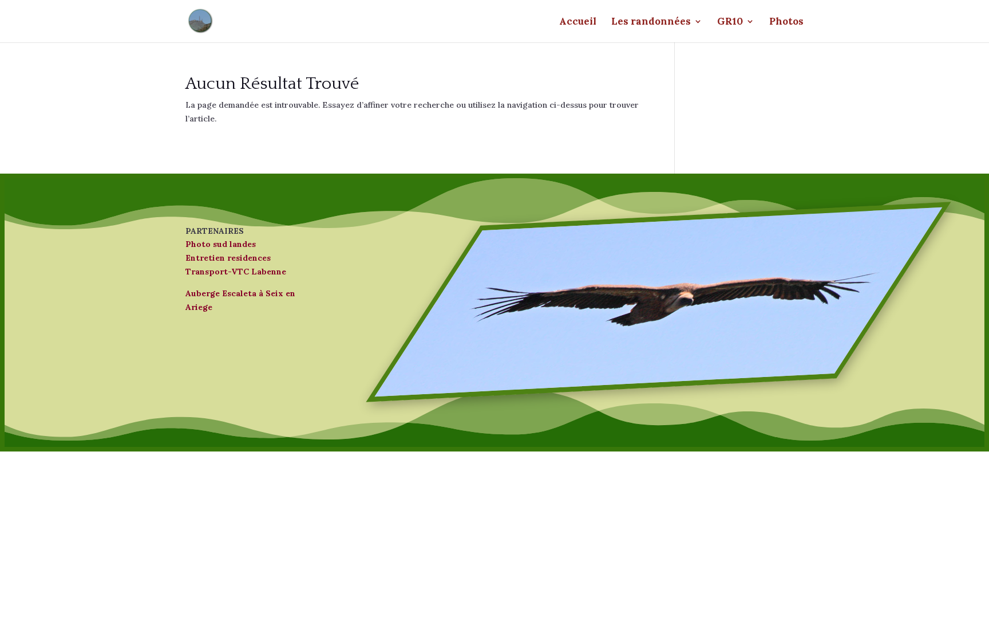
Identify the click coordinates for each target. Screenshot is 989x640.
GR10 (730, 22)
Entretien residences (228, 258)
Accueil (577, 22)
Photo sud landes (220, 244)
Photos (786, 22)
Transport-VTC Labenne (235, 271)
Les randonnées (651, 22)
